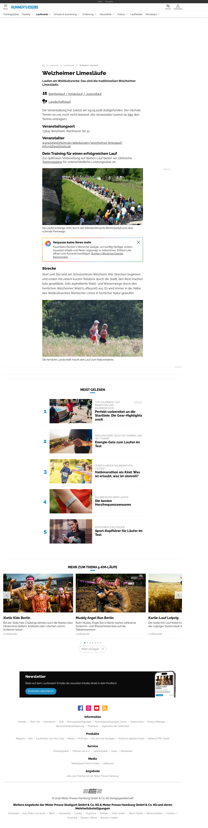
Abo (30, 738)
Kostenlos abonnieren (41, 691)
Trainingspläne (11, 14)
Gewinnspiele (100, 751)
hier (130, 114)
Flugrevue (91, 813)
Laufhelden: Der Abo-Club (50, 738)
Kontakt (22, 721)
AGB (61, 721)
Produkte (109, 1)
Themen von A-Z (81, 751)
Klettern (104, 813)
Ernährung (88, 14)
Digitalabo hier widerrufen (115, 726)
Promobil (72, 817)
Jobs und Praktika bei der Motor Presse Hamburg (92, 776)
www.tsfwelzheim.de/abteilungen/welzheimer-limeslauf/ (82, 143)
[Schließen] (138, 242)
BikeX (52, 813)
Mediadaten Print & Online (85, 763)
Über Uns (35, 721)
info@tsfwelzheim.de (56, 146)
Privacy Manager (156, 721)
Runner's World (89, 817)
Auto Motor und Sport (34, 813)
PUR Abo (83, 738)
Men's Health (136, 813)
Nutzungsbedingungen (79, 721)
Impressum (49, 721)
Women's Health (109, 817)
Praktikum (93, 726)
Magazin (20, 738)
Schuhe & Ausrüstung (65, 14)
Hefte (100, 1)
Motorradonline (154, 813)
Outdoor (170, 813)
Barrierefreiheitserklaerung (70, 726)
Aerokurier (13, 813)
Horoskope (151, 14)
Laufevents (42, 14)
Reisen (71, 738)
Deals (114, 751)
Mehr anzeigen (90, 649)
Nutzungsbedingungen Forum (111, 721)
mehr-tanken (118, 813)
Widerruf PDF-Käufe (158, 738)
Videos (121, 14)
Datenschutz (137, 721)
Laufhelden (136, 14)
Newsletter (126, 751)
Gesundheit (105, 14)
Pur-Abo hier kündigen (103, 738)
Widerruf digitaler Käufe (131, 738)
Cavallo (78, 813)
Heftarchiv (108, 763)
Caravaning (64, 813)
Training (26, 14)
